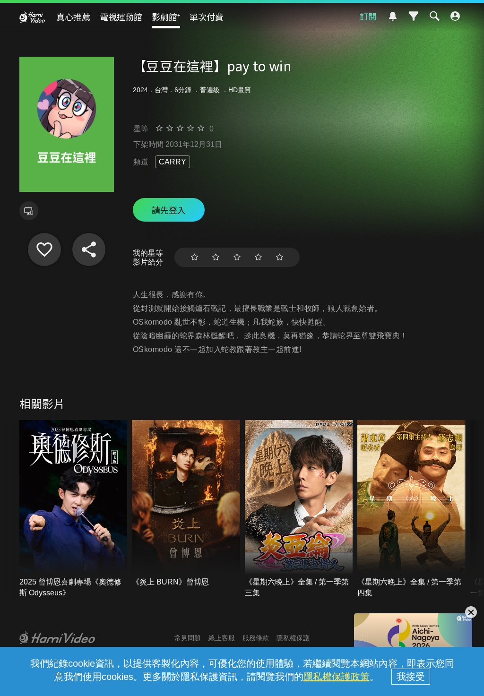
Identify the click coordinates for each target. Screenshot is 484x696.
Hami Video (32, 17)
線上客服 (221, 638)
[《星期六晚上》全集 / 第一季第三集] (299, 509)
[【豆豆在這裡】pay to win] (44, 249)
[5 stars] (279, 257)
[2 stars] (215, 257)
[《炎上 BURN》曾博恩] (186, 503)
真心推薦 (73, 16)
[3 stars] (237, 257)
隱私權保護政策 (336, 676)
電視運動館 (121, 16)
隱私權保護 (293, 638)
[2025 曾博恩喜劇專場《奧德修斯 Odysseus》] (73, 509)
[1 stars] (194, 257)
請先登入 (169, 210)
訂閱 (368, 16)
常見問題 (187, 638)
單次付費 (207, 16)
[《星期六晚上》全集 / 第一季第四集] (411, 509)
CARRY (172, 162)
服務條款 (255, 638)
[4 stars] (258, 257)
